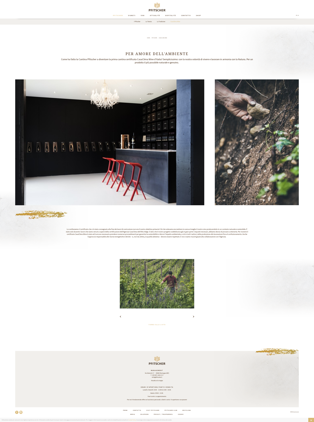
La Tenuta (149, 21)
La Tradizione (161, 21)
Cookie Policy (132, 420)
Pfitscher (118, 15)
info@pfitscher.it (157, 377)
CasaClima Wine (175, 21)
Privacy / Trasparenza (163, 414)
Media (132, 414)
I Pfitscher (137, 21)
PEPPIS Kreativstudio (294, 412)
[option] (157, 289)
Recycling (187, 410)
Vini (143, 15)
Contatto (186, 15)
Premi (125, 410)
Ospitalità (170, 15)
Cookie (181, 414)
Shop (198, 15)
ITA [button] (297, 15)
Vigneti (132, 15)
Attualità (155, 15)
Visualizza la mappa (157, 380)
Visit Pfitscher (152, 410)
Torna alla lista (157, 325)
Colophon (144, 414)
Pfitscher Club (171, 410)
